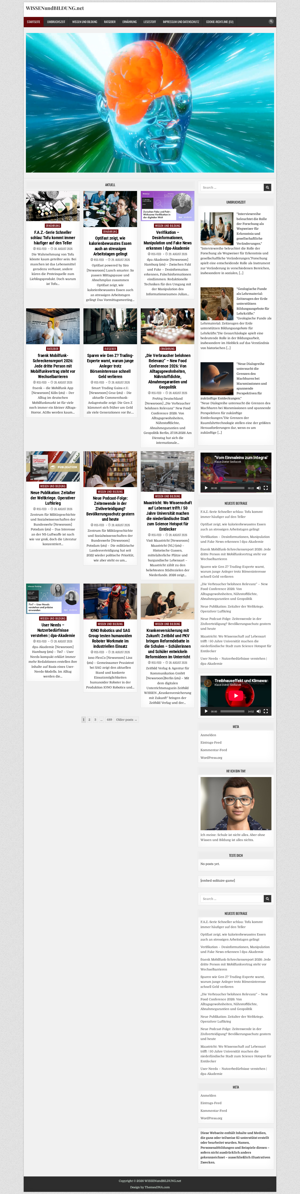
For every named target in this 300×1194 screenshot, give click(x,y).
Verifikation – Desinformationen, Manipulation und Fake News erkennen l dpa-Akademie (168, 240)
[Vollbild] (266, 488)
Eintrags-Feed (211, 742)
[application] (236, 473)
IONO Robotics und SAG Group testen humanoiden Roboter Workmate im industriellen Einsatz (110, 638)
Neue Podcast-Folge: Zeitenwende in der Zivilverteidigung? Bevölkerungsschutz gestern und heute (110, 508)
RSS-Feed (42, 248)
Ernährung (130, 21)
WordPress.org (211, 757)
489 (109, 719)
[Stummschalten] (259, 488)
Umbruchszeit (56, 21)
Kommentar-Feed (214, 750)
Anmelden (208, 735)
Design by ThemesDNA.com (150, 1187)
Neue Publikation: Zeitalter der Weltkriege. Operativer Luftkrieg (53, 498)
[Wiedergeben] (206, 488)
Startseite (33, 21)
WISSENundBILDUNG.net (55, 8)
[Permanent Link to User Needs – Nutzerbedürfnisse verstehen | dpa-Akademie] (53, 599)
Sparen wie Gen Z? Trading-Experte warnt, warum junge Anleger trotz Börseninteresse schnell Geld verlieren (110, 366)
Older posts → (126, 719)
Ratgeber (110, 21)
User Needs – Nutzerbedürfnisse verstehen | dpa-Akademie (53, 630)
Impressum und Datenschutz (181, 21)
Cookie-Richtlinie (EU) (219, 21)
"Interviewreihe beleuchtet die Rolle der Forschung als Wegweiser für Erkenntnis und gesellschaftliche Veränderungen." (252, 228)
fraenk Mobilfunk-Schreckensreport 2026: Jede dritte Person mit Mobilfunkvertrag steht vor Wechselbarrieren (53, 366)
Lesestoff (150, 21)
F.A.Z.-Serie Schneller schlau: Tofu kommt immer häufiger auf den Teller (53, 238)
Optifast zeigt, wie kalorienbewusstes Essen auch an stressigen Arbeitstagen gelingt (110, 246)
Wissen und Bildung (84, 21)
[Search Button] (271, 21)
